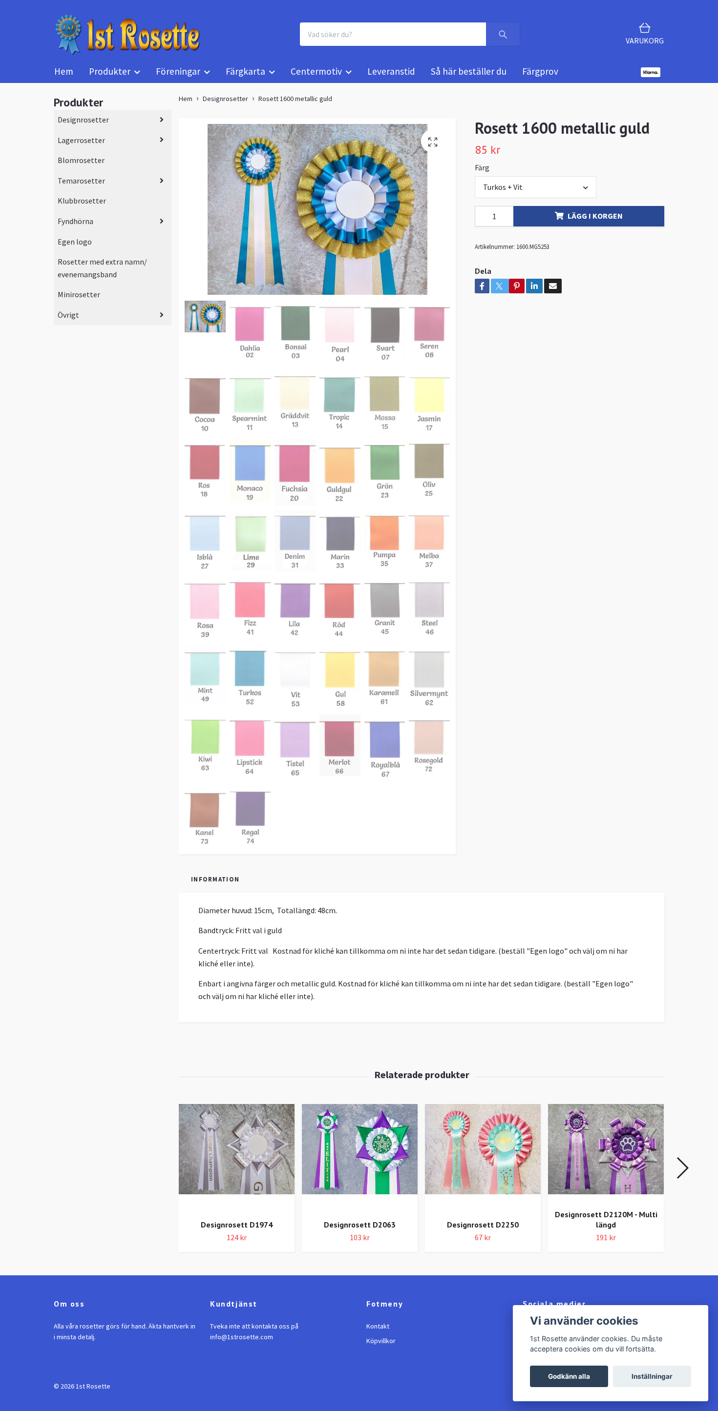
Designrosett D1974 (237, 1233)
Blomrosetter (81, 169)
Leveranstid (391, 79)
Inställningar (652, 1376)
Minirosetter (79, 303)
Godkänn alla (569, 1376)
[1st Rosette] (142, 38)
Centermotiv (316, 79)
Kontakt (377, 1334)
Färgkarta (245, 79)
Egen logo (75, 250)
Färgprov (540, 79)
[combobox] (535, 195)
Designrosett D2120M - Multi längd (606, 1228)
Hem (63, 79)
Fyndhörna (75, 229)
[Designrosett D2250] (483, 1166)
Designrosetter (83, 128)
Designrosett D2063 (360, 1233)
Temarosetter (81, 189)
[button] (682, 1176)
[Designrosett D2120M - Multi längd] (606, 1161)
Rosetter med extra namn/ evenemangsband (102, 277)
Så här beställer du (469, 79)
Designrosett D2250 (483, 1233)
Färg (482, 176)
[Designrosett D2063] (360, 1166)
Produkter (109, 79)
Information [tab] (215, 888)
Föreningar (178, 79)
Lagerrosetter (81, 148)
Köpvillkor (381, 1349)
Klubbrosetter (82, 209)
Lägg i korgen (595, 224)
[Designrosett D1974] (237, 1166)
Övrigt (68, 323)
